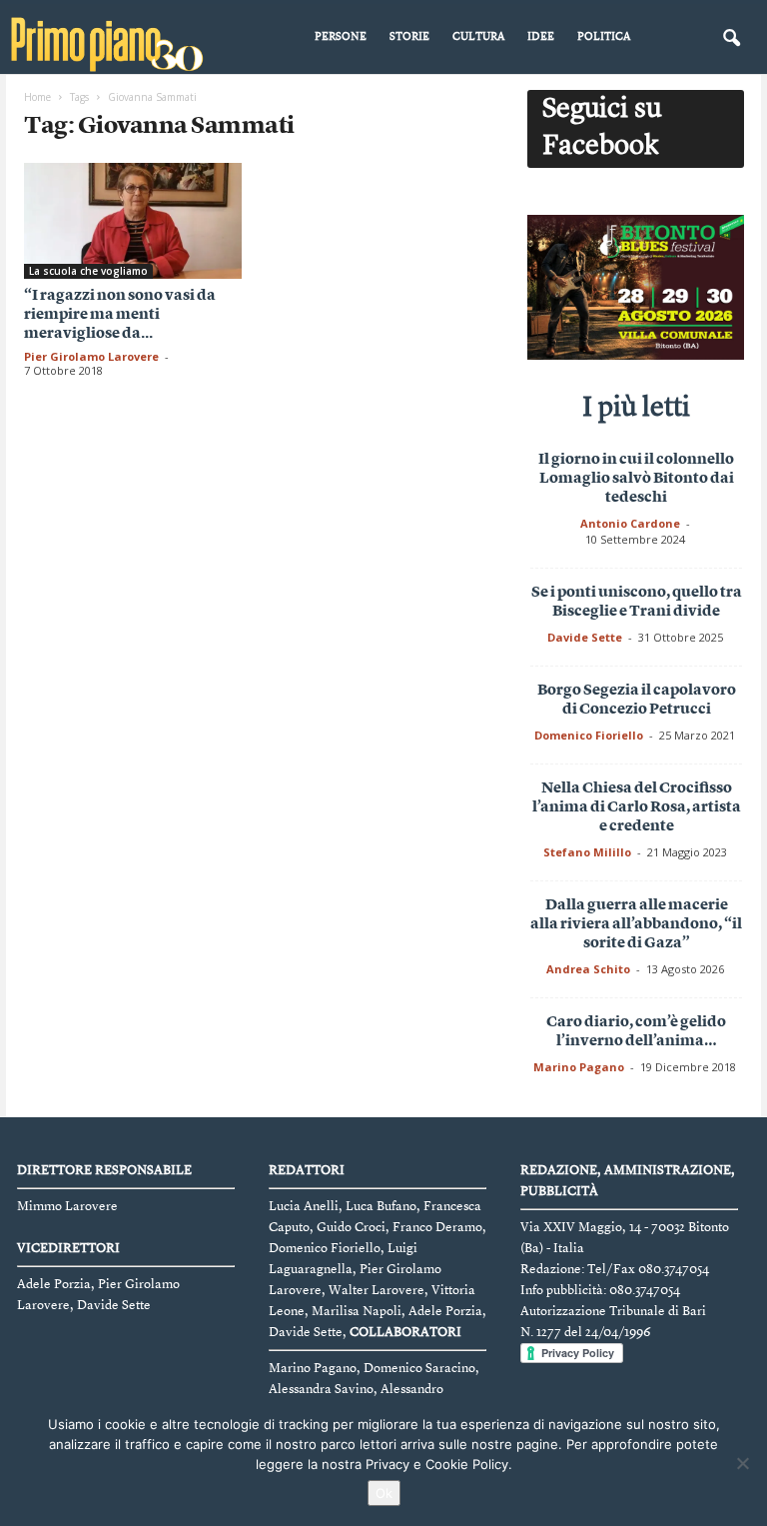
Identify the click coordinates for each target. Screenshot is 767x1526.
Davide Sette (584, 637)
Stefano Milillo (587, 851)
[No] (742, 1463)
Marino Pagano (578, 1066)
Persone (341, 37)
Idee (540, 37)
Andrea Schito (588, 968)
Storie (409, 37)
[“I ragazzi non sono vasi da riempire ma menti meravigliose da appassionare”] (133, 221)
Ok (384, 1493)
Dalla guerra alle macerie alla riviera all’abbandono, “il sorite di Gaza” (636, 924)
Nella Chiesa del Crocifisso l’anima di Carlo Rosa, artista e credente (636, 807)
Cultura (478, 37)
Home (37, 97)
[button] (731, 39)
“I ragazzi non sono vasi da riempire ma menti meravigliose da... (120, 315)
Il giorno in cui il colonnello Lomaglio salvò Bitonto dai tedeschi (636, 479)
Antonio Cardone (630, 523)
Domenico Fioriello (588, 735)
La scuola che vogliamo (88, 271)
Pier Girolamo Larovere (91, 356)
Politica (603, 37)
